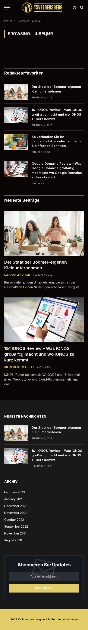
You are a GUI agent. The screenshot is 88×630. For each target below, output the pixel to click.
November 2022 (15, 513)
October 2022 (14, 519)
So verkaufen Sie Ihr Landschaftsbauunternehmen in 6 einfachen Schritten (57, 141)
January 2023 (13, 499)
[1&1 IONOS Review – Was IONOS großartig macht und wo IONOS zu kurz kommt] (16, 115)
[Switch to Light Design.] (74, 7)
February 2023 (14, 492)
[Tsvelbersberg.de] (42, 7)
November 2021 (15, 533)
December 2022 (15, 506)
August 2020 (13, 540)
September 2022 (16, 526)
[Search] (81, 7)
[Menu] (7, 7)
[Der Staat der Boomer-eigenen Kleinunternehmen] (16, 92)
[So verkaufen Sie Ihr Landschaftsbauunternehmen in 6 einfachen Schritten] (16, 142)
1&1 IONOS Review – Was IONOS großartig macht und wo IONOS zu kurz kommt (57, 114)
